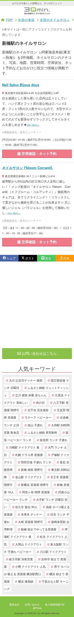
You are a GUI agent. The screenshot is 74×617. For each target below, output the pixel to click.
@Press (37, 608)
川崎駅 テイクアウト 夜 (24, 447)
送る (48, 258)
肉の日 (40, 402)
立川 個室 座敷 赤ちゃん (30, 395)
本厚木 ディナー (31, 514)
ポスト (29, 258)
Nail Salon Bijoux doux (20, 84)
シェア (11, 258)
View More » (33, 124)
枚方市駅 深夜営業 (21, 559)
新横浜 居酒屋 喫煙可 (35, 484)
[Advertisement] (37, 305)
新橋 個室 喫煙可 (32, 469)
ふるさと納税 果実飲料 (42, 432)
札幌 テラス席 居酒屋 (29, 454)
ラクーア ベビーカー (38, 417)
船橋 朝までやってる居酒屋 (38, 529)
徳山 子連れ (35, 425)
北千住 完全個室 (38, 410)
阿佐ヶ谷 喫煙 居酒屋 (36, 492)
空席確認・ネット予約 (39, 153)
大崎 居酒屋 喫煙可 (30, 521)
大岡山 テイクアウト (28, 544)
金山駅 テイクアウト (28, 477)
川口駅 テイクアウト (53, 551)
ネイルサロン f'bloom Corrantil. (27, 167)
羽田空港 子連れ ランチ (36, 462)
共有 (66, 258)
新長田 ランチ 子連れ (53, 440)
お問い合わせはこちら (39, 353)
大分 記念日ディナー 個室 (25, 380)
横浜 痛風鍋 (25, 581)
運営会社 (14, 604)
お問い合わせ (32, 604)
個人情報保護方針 (55, 604)
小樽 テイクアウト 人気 (30, 566)
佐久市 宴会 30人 (26, 507)
